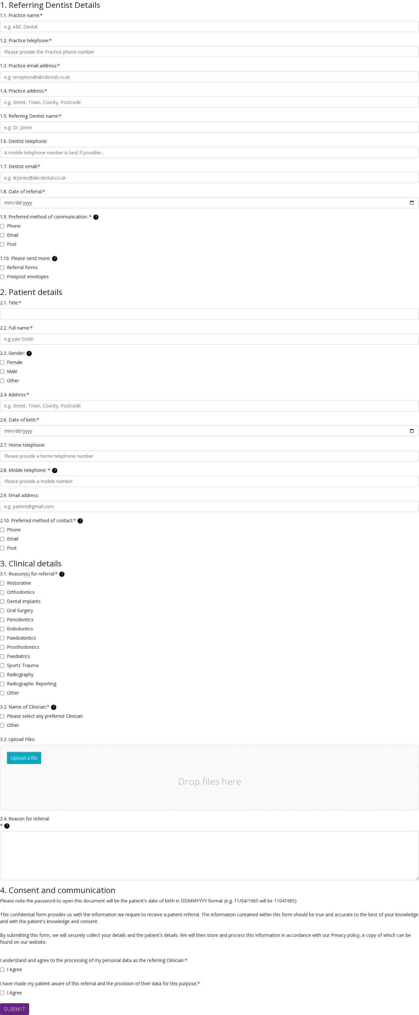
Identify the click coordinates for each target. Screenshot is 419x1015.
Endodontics (20, 629)
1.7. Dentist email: (20, 166)
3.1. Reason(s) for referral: (31, 574)
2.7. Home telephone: (22, 445)
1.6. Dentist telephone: (23, 141)
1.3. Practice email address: (30, 65)
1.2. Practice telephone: (26, 40)
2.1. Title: (10, 303)
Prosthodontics (23, 647)
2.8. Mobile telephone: (28, 470)
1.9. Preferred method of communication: (48, 217)
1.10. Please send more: (28, 258)
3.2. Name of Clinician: (27, 707)
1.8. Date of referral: (22, 191)
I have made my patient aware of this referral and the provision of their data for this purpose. (100, 983)
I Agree (14, 969)
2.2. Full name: (16, 328)
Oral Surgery (20, 610)
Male (12, 371)
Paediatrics (18, 656)
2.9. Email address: (20, 495)
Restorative (19, 583)
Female (15, 362)
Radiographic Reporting (31, 683)
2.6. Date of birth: (19, 420)
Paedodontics (21, 638)
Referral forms (22, 267)
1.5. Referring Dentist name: (31, 116)
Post (12, 244)
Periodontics (20, 619)
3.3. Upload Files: (17, 739)
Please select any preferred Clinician (45, 716)
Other (13, 380)
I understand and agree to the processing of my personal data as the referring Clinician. (93, 960)
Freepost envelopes (28, 276)
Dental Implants (24, 601)
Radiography (20, 674)
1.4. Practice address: (23, 91)
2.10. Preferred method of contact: (40, 520)
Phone (14, 226)
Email (12, 235)
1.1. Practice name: (21, 15)
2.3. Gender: (15, 353)
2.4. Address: (14, 394)
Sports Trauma (23, 665)
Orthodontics (21, 592)
